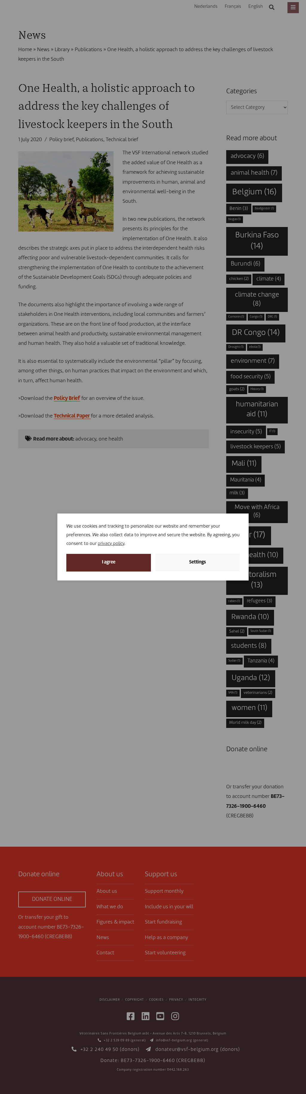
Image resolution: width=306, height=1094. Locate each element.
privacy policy (111, 544)
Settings (197, 562)
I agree (108, 562)
